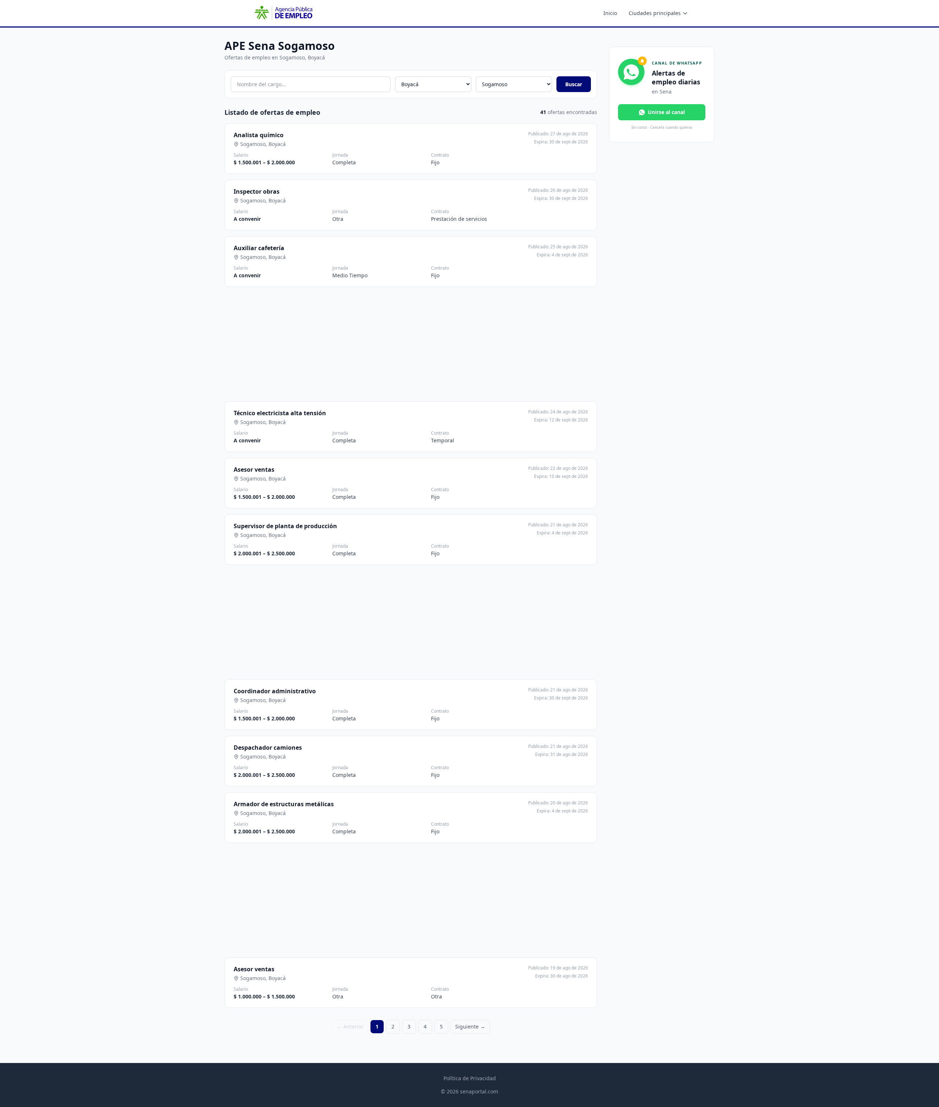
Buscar (573, 84)
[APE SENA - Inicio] (282, 13)
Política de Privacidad (469, 1078)
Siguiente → (470, 1026)
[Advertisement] (411, 344)
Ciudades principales (655, 13)
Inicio (610, 13)
